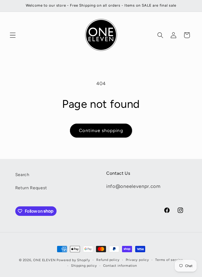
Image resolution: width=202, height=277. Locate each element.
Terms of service (169, 260)
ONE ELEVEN (44, 260)
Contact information (120, 266)
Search (22, 174)
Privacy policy (137, 260)
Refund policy (107, 260)
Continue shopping (101, 130)
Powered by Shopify (73, 260)
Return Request (31, 187)
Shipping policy (84, 266)
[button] (12, 35)
